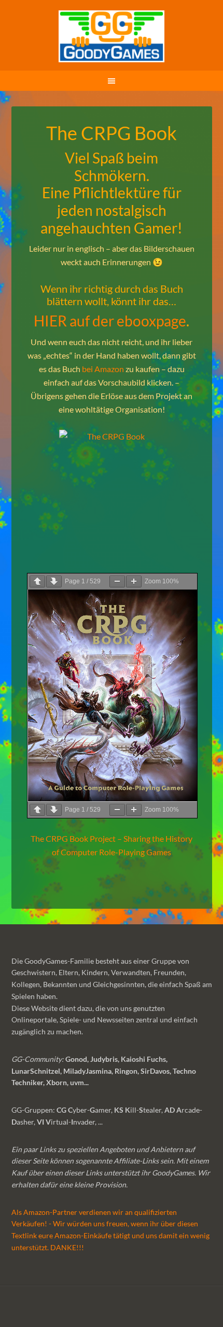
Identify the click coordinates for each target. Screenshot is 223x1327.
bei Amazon (103, 369)
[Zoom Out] (117, 581)
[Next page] (54, 581)
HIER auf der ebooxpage (110, 321)
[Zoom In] (134, 581)
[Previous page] (37, 581)
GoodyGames (111, 36)
